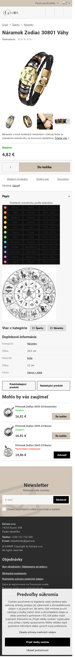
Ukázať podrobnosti (38, 650)
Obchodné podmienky (14, 573)
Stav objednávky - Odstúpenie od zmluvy (24, 566)
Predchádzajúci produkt (18, 385)
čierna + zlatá (34, 372)
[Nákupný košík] (59, 12)
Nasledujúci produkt (51, 385)
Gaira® (16, 185)
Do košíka (45, 167)
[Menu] (68, 12)
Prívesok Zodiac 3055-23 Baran (33, 425)
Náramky (32, 343)
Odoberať (61, 499)
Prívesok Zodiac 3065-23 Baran (33, 445)
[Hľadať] (50, 12)
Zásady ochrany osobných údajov (37, 632)
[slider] (24, 39)
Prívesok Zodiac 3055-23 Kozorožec (36, 406)
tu (42, 588)
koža (29, 358)
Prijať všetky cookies (37, 642)
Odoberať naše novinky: (36, 490)
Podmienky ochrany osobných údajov (23, 578)
